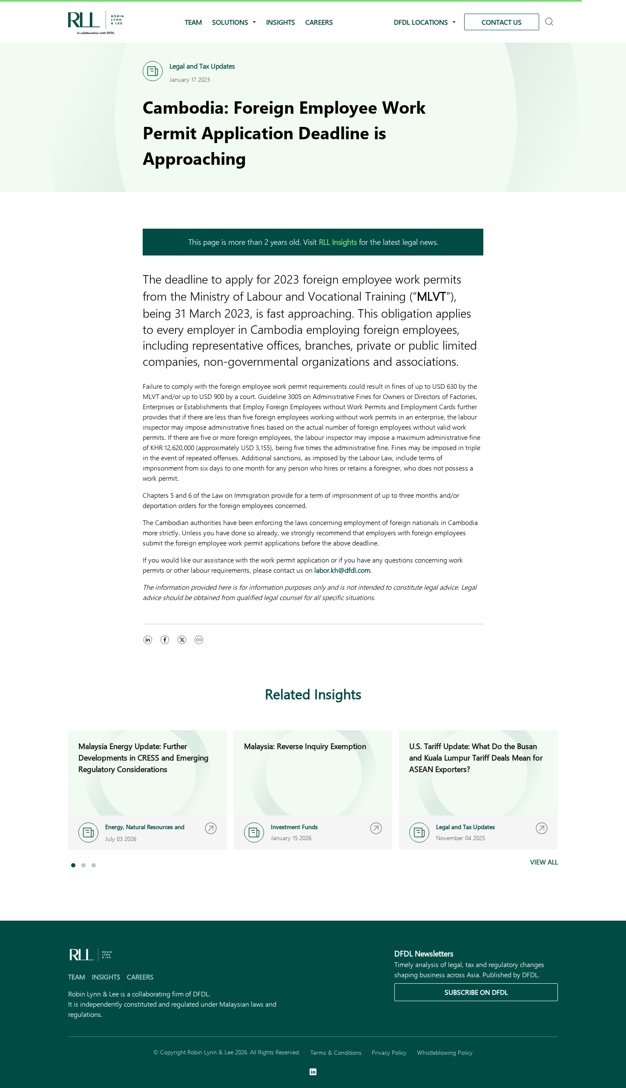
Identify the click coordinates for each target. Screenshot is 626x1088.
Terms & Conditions (336, 1052)
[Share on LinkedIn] (148, 648)
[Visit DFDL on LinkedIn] (313, 1073)
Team (193, 21)
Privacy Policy (389, 1052)
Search (550, 22)
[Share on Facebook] (165, 648)
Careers (319, 21)
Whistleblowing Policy (445, 1052)
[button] (73, 865)
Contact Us (502, 21)
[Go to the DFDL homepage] (95, 21)
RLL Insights (338, 242)
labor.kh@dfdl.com (342, 570)
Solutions (230, 21)
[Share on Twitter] (182, 648)
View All (544, 861)
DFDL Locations (421, 21)
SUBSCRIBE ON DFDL (476, 992)
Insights (280, 21)
